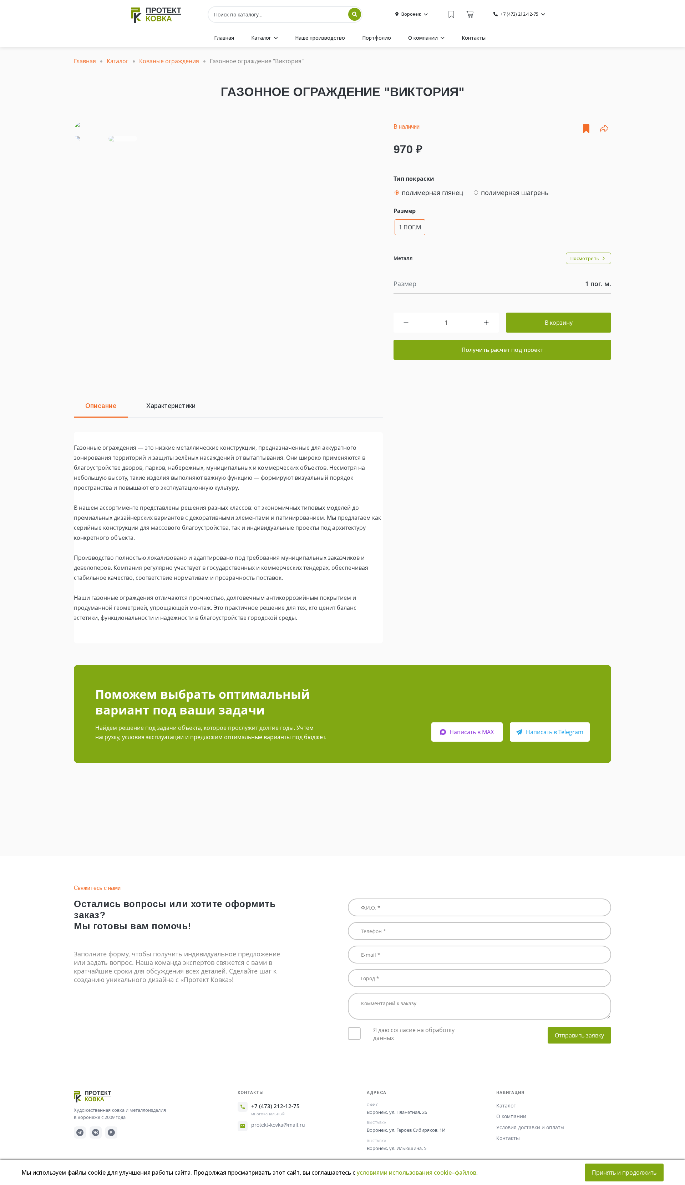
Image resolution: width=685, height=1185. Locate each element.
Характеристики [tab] (171, 405)
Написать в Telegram (554, 732)
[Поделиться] (604, 128)
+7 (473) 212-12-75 (275, 1106)
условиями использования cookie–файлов (416, 1172)
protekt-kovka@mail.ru (278, 1124)
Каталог (506, 1105)
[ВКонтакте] (96, 1132)
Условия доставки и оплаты (530, 1127)
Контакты (508, 1138)
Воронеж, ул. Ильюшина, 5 (396, 1148)
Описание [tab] (100, 405)
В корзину (559, 323)
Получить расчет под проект (502, 350)
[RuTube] (111, 1132)
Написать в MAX (472, 732)
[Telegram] (80, 1132)
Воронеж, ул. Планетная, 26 (397, 1112)
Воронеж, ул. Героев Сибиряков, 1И (406, 1130)
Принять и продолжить (624, 1172)
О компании (511, 1116)
